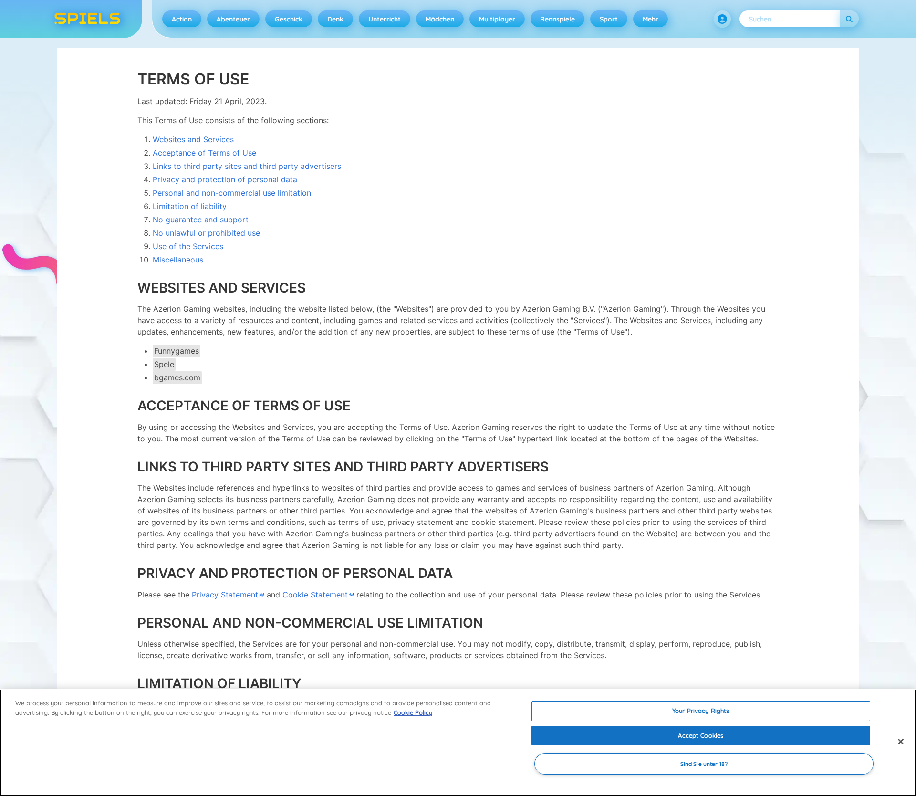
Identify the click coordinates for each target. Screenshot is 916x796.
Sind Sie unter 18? (704, 763)
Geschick (288, 19)
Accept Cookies (700, 735)
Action (182, 19)
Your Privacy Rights (700, 710)
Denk (335, 19)
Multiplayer (497, 19)
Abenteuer (233, 19)
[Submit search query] (849, 18)
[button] (722, 19)
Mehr (650, 19)
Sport (609, 19)
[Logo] (87, 19)
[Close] (900, 741)
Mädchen (440, 19)
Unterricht (384, 19)
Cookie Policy (413, 712)
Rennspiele (557, 19)
